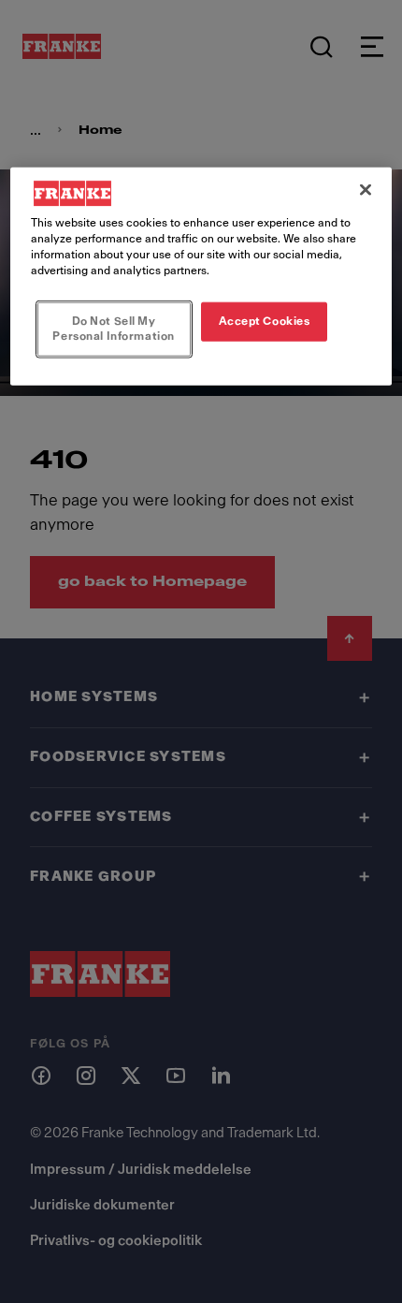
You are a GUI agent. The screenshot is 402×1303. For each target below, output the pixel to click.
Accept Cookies (264, 321)
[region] (201, 276)
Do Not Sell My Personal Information (113, 328)
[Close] (365, 189)
